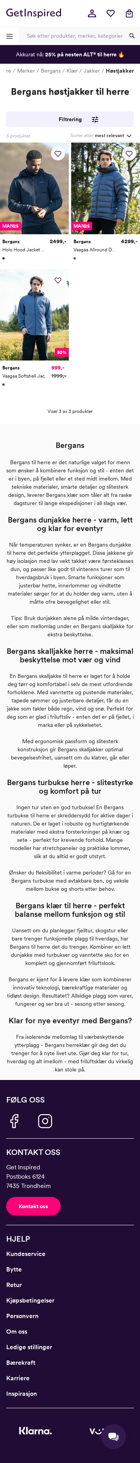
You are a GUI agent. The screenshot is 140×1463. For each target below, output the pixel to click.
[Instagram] (45, 1121)
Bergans (51, 71)
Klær (72, 71)
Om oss (16, 1331)
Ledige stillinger (29, 1347)
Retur (14, 1285)
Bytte (14, 1269)
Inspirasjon (21, 1393)
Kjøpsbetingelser (30, 1300)
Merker (26, 71)
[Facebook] (14, 1121)
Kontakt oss (33, 1206)
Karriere (18, 1378)
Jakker (92, 71)
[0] (110, 13)
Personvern (22, 1316)
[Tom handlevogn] (129, 13)
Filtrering (70, 119)
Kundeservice (26, 1253)
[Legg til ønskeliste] (58, 153)
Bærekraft (20, 1362)
